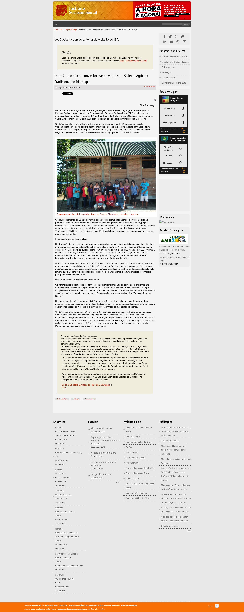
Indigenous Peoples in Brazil (174, 56)
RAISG (129, 447)
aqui (64, 387)
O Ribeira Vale (132, 478)
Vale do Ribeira (168, 77)
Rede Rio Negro (133, 436)
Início (56, 30)
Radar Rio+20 (132, 452)
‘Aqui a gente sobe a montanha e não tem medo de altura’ (105, 440)
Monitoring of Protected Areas (175, 61)
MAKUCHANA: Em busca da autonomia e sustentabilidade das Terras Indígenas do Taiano (176, 498)
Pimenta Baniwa (90, 399)
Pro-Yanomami (132, 462)
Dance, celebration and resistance (103, 463)
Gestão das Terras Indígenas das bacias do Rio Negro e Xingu (174, 248)
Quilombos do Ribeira (135, 457)
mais (118, 482)
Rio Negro (76, 399)
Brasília (58, 469)
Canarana (59, 490)
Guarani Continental (170, 440)
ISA (56, 24)
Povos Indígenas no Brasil (137, 473)
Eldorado (59, 507)
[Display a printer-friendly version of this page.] (155, 99)
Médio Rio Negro (62, 399)
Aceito (210, 606)
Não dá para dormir (101, 428)
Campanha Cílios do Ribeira (138, 498)
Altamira (59, 427)
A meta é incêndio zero (103, 452)
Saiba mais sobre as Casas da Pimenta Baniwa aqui (86, 384)
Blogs (61, 30)
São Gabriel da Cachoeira (66, 553)
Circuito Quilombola (170, 525)
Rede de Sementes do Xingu (139, 441)
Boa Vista (59, 448)
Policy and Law (168, 67)
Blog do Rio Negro (71, 30)
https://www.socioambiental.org (133, 60)
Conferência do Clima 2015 (174, 82)
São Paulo (59, 574)
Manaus (58, 528)
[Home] (76, 17)
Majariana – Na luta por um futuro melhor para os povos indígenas (173, 449)
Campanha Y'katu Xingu (136, 492)
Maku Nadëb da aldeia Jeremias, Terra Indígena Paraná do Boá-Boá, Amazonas (176, 431)
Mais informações (97, 609)
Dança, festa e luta (101, 474)
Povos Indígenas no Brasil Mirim (140, 468)
